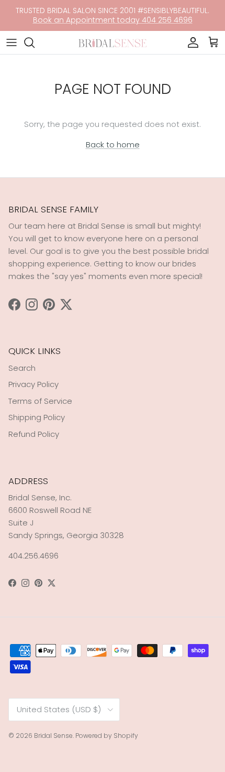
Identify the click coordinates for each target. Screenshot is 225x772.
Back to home (113, 144)
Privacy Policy (33, 384)
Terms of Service (40, 400)
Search (22, 367)
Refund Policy (33, 433)
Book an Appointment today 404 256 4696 (113, 20)
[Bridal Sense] (112, 42)
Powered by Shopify (106, 735)
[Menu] (11, 42)
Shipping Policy (36, 417)
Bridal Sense (53, 735)
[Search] (34, 42)
